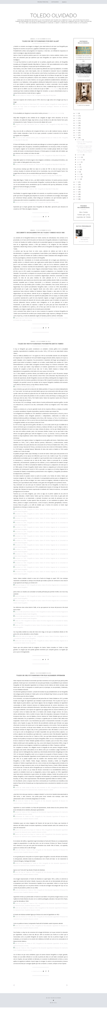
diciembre (79, 139)
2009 (76, 196)
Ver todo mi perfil (83, 241)
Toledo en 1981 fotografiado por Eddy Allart (40, 41)
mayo (78, 169)
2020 (76, 128)
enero (78, 179)
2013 (76, 187)
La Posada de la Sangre (83, 80)
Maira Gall (53, 1002)
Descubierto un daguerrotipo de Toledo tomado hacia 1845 (41, 233)
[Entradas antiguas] (67, 985)
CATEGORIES (55, 2)
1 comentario (36, 659)
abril (78, 172)
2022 (76, 123)
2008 (76, 199)
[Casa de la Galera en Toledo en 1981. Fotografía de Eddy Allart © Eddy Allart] (34, 95)
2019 (76, 130)
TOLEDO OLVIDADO (53, 15)
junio (78, 167)
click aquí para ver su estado (55, 113)
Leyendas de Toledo (84, 217)
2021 (76, 125)
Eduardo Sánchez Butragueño (84, 238)
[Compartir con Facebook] (46, 217)
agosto (79, 162)
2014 (76, 184)
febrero (79, 176)
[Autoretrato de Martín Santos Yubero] (24, 387)
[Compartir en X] (43, 217)
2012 (76, 189)
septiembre (80, 159)
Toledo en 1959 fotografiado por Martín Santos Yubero (40, 344)
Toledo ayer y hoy (83, 214)
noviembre (80, 155)
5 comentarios (36, 971)
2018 (76, 133)
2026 (76, 113)
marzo (79, 174)
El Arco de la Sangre (84, 105)
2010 (76, 194)
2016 (76, 137)
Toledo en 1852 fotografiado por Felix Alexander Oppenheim (40, 675)
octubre (79, 157)
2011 (76, 192)
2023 (76, 120)
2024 (76, 118)
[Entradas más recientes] (14, 985)
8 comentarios (36, 328)
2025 (76, 116)
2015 (76, 182)
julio (78, 164)
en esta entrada (53, 88)
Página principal (43, 2)
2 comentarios (36, 216)
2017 (76, 135)
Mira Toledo (83, 212)
